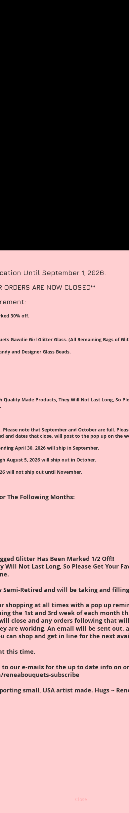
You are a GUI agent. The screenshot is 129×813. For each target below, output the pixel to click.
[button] (81, 799)
